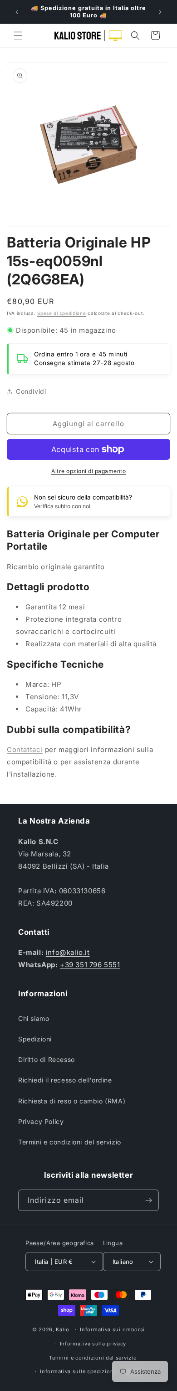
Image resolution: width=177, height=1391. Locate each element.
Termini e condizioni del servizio (69, 1142)
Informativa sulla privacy (93, 1343)
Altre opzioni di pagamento (88, 471)
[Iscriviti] (148, 1200)
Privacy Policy (41, 1121)
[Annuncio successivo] (160, 12)
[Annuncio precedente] (17, 12)
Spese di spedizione (61, 313)
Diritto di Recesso (46, 1059)
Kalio (62, 1329)
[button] (18, 36)
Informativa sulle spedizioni (77, 1371)
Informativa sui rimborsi (112, 1329)
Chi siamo (33, 1018)
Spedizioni (35, 1039)
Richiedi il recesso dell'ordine (65, 1080)
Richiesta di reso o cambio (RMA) (71, 1101)
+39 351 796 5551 (90, 964)
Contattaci (25, 749)
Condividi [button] (31, 391)
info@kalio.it (68, 952)
